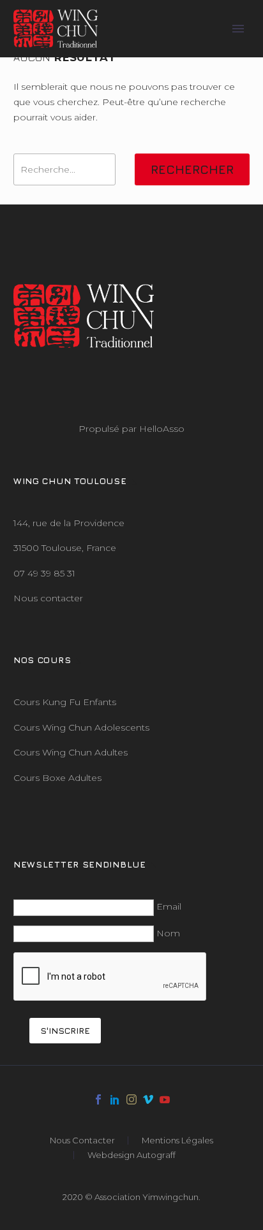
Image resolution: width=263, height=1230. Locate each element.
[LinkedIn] (115, 1099)
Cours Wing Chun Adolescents (81, 727)
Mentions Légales (177, 1140)
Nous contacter (48, 598)
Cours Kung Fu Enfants (64, 702)
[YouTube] (165, 1099)
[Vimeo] (148, 1099)
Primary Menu (238, 28)
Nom (168, 933)
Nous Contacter (82, 1140)
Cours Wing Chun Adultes (70, 752)
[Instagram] (131, 1099)
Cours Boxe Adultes (57, 777)
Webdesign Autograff (131, 1155)
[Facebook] (98, 1099)
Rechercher (192, 169)
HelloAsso (161, 428)
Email (168, 906)
